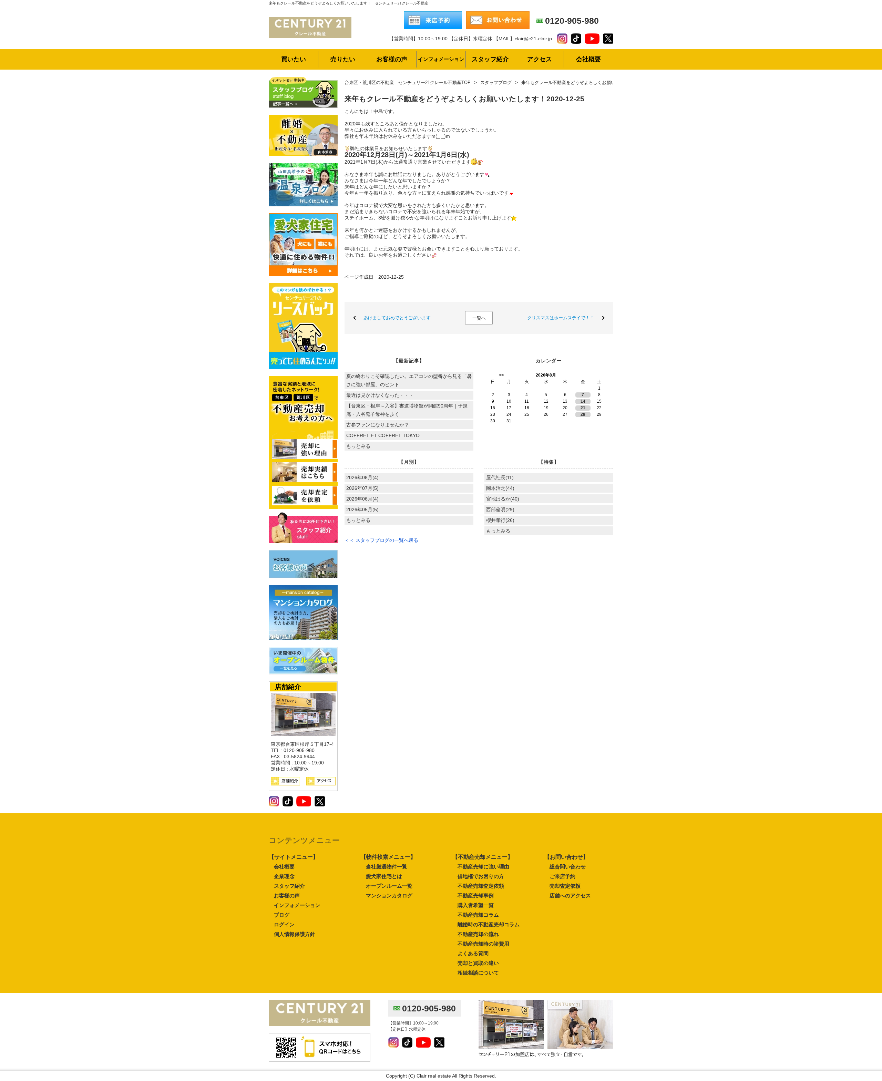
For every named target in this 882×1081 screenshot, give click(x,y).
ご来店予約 (562, 876)
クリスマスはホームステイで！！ (560, 317)
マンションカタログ (389, 895)
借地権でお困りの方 (481, 876)
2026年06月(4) (362, 499)
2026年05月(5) (362, 509)
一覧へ (479, 318)
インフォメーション (297, 905)
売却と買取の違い (478, 963)
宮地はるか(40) (502, 499)
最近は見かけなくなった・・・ (380, 395)
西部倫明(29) (500, 509)
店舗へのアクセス (570, 895)
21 (583, 407)
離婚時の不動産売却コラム (489, 924)
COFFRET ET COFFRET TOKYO (383, 435)
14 (583, 401)
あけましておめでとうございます (397, 317)
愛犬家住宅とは (384, 876)
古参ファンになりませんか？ (377, 425)
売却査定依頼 (565, 886)
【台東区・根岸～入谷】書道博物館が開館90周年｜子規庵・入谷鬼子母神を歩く (407, 410)
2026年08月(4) (362, 477)
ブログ (281, 915)
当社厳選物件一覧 (386, 866)
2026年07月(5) (362, 488)
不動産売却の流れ (478, 934)
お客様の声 (287, 895)
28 (583, 414)
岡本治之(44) (500, 488)
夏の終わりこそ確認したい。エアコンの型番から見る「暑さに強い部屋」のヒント (409, 380)
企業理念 (284, 876)
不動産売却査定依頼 (481, 886)
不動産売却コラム (478, 915)
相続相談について (478, 973)
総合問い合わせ (568, 866)
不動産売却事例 (476, 895)
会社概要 (284, 866)
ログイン (284, 924)
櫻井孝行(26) (500, 520)
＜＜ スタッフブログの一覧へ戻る (381, 540)
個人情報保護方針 (294, 934)
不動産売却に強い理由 (483, 866)
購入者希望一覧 (476, 905)
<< (501, 375)
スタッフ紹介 (289, 886)
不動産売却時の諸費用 (483, 944)
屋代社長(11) (500, 477)
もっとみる (358, 446)
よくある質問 (473, 953)
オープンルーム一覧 (389, 886)
